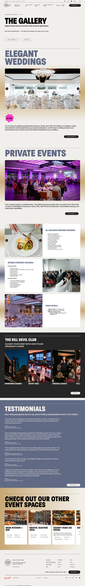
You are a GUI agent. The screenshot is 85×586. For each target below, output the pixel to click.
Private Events (62, 5)
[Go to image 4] (43, 107)
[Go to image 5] (45, 107)
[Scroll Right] (82, 369)
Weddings (58, 5)
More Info (75, 393)
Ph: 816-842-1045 (16, 566)
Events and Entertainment (17, 5)
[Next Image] (78, 88)
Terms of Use (46, 577)
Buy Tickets (74, 5)
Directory (60, 564)
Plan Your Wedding (11, 39)
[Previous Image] (7, 88)
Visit (47, 566)
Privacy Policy (39, 577)
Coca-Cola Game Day (28, 5)
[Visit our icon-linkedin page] (74, 1)
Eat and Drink (9, 5)
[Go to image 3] (42, 107)
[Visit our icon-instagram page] (68, 1)
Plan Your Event (71, 213)
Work (10, 1)
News (71, 562)
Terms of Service (27, 585)
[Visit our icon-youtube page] (71, 1)
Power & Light (7, 14)
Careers (14, 1)
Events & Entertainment (51, 562)
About (71, 559)
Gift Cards (23, 1)
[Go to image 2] (41, 107)
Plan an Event (49, 564)
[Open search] (77, 1)
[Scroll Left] (2, 369)
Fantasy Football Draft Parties (48, 5)
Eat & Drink (48, 559)
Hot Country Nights (37, 5)
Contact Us (18, 1)
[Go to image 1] (39, 107)
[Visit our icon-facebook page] (65, 1)
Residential (6, 1)
